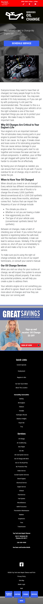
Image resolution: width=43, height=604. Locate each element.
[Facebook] (21, 564)
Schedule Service (21, 43)
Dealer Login (21, 584)
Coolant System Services (21, 475)
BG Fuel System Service (21, 455)
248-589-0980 (21, 542)
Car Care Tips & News (21, 384)
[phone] (23, 4)
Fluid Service (21, 495)
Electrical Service (22, 483)
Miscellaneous (21, 502)
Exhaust (21, 490)
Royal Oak (21, 423)
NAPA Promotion (21, 507)
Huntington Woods (21, 415)
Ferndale (21, 411)
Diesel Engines (21, 478)
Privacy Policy (21, 576)
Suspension (21, 518)
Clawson (21, 407)
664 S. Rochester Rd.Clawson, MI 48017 (21, 537)
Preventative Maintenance (21, 510)
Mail (21, 588)
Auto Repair (21, 447)
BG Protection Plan (21, 466)
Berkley (21, 399)
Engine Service (21, 487)
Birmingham (21, 403)
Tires (21, 522)
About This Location (21, 388)
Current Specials (21, 365)
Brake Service (22, 471)
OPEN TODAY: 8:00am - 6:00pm (29, 1)
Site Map (21, 580)
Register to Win (21, 377)
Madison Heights (21, 419)
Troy (21, 426)
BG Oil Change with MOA (21, 459)
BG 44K (21, 451)
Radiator (21, 514)
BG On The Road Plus (21, 463)
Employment (21, 371)
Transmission (22, 526)
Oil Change (21, 439)
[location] (29, 4)
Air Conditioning (21, 443)
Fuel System (21, 498)
